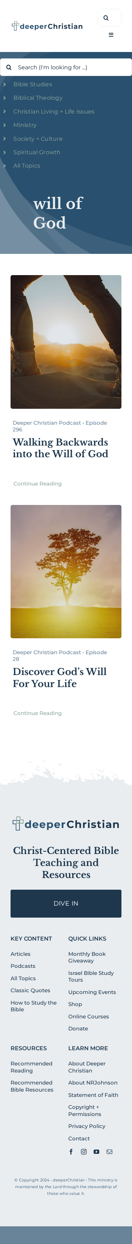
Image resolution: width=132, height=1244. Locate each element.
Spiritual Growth (37, 152)
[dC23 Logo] (47, 23)
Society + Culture (38, 138)
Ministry (25, 125)
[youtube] (96, 1152)
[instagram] (84, 1152)
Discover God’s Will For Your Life (60, 678)
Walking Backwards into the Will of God (60, 448)
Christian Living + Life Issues (53, 111)
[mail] (109, 1152)
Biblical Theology (38, 97)
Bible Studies (32, 84)
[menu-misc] (66, 818)
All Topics (26, 165)
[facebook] (71, 1152)
